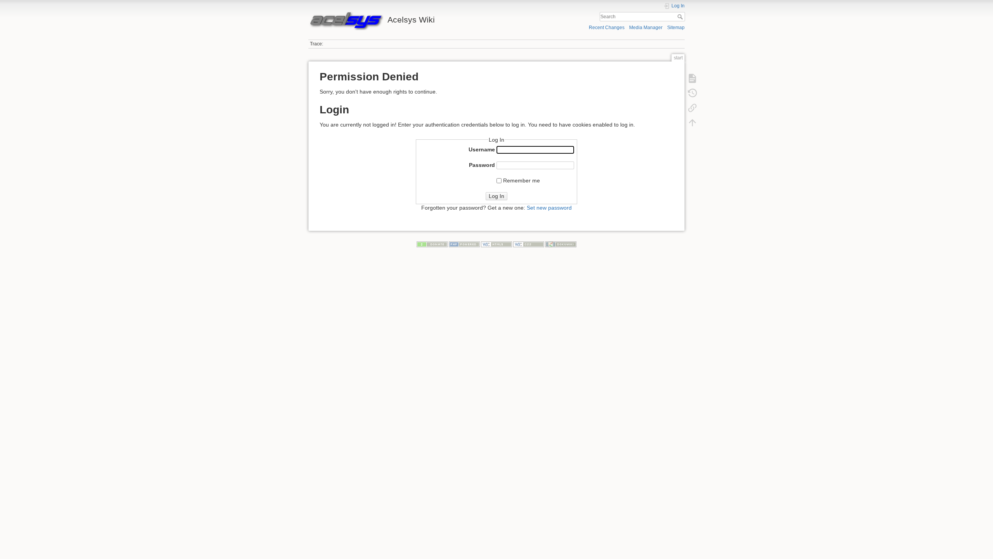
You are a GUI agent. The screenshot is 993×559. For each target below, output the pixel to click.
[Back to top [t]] (692, 122)
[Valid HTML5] (496, 244)
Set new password (549, 208)
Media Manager (646, 27)
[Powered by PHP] (464, 244)
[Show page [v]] (692, 78)
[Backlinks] (692, 107)
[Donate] (432, 244)
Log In (496, 196)
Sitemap (676, 27)
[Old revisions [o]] (692, 92)
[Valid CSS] (528, 244)
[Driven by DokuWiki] (560, 244)
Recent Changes (607, 27)
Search (681, 16)
